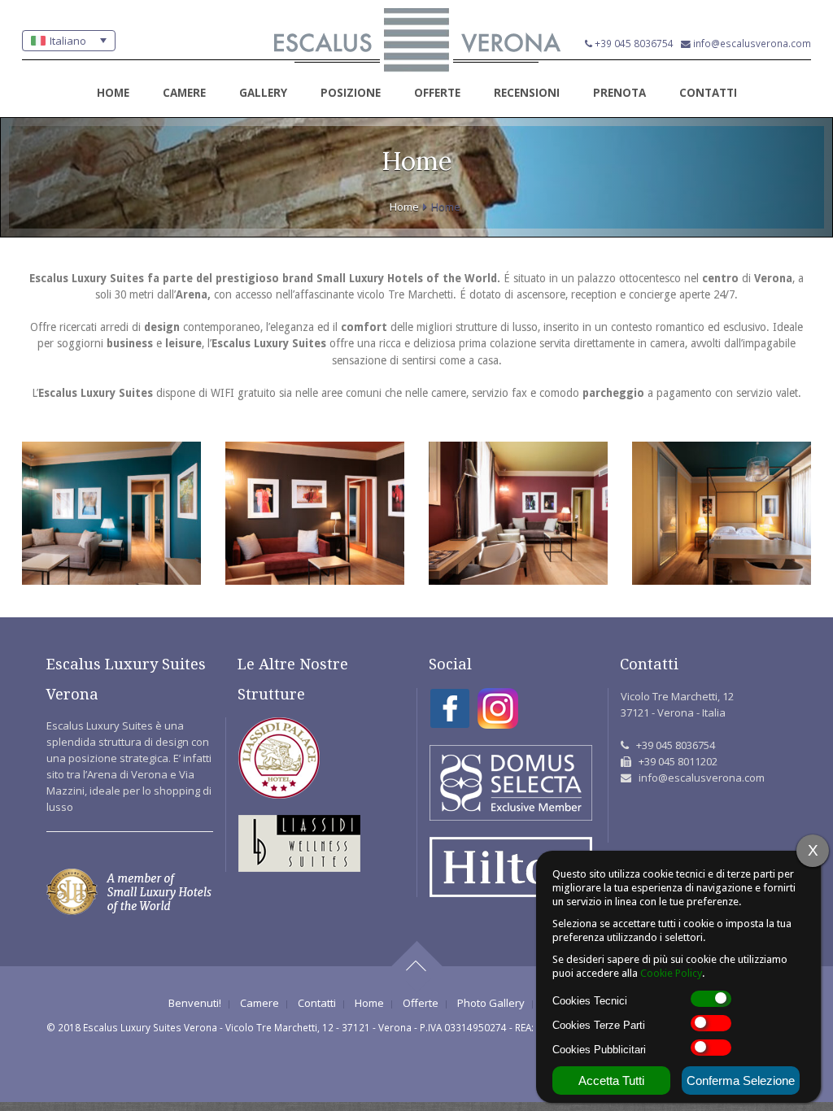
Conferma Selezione (741, 1080)
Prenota (619, 92)
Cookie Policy (671, 973)
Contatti (708, 92)
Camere (184, 92)
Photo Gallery (491, 1003)
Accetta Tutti (611, 1080)
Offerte (437, 92)
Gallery (263, 92)
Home (113, 92)
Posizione (351, 92)
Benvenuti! (194, 1003)
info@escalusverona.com (752, 43)
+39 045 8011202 (678, 761)
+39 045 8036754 (634, 43)
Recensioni (527, 92)
